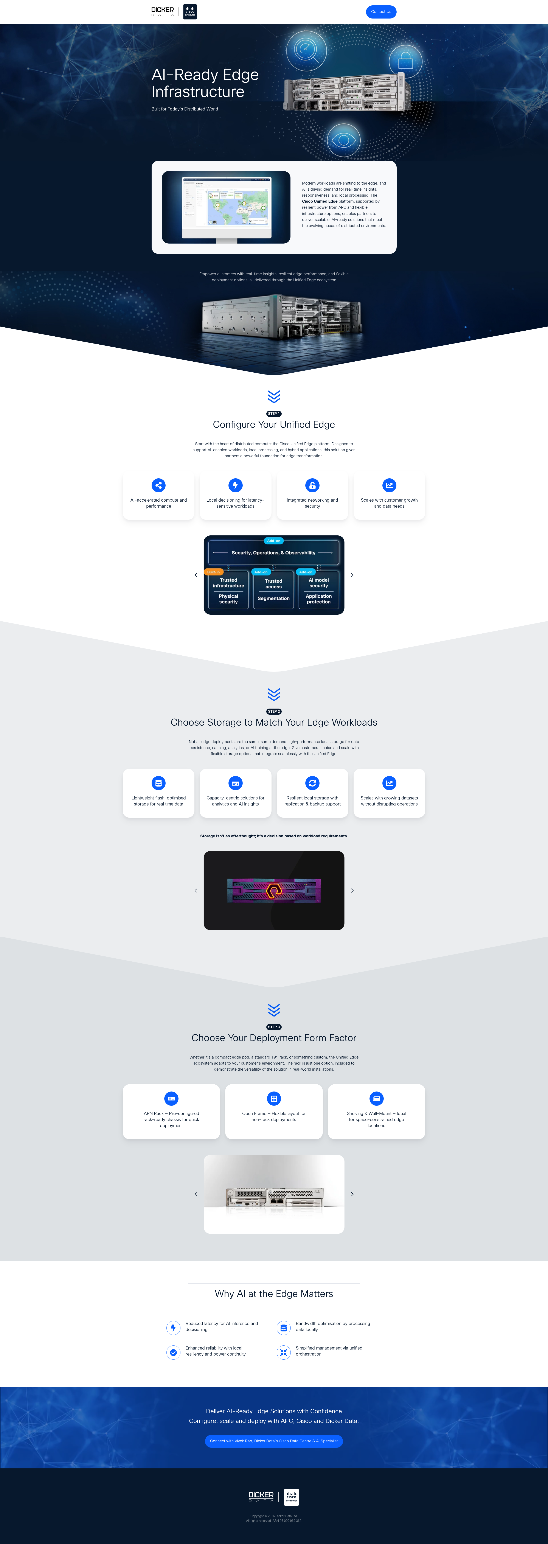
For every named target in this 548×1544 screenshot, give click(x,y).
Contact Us (381, 12)
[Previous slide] (196, 575)
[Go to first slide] (352, 575)
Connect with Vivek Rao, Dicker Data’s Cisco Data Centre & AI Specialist (274, 1441)
